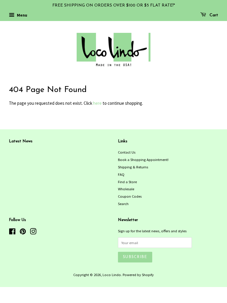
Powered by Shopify (138, 274)
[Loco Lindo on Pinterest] (23, 232)
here (97, 103)
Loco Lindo (112, 274)
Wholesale (126, 188)
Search (123, 203)
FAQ (121, 174)
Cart (213, 15)
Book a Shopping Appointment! (143, 159)
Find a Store (127, 181)
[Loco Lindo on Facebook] (12, 232)
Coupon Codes (130, 196)
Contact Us (126, 152)
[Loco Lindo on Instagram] (33, 232)
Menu (21, 15)
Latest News (21, 141)
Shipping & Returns (133, 167)
